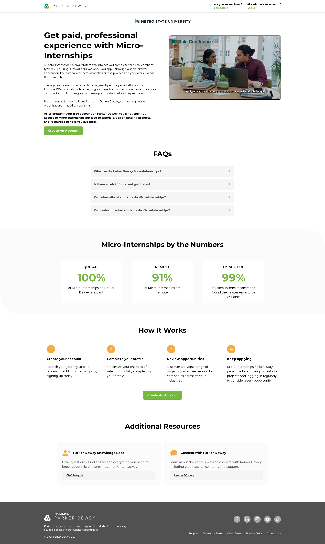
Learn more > (222, 7)
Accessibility (274, 533)
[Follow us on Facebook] (237, 519)
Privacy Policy (254, 533)
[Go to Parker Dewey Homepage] (69, 519)
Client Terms (234, 533)
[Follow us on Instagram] (257, 519)
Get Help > (74, 475)
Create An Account (63, 131)
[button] (162, 171)
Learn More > (184, 475)
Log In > (252, 7)
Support (193, 533)
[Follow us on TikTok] (277, 519)
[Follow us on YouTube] (267, 519)
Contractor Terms (212, 533)
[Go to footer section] (65, 6)
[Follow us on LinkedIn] (247, 519)
